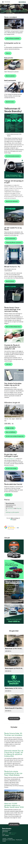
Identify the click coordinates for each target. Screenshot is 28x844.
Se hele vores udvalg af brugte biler (15, 436)
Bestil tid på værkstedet (12, 201)
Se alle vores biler (14, 718)
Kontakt (4, 841)
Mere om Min (10, 432)
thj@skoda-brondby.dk (10, 834)
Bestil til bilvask (10, 281)
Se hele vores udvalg (11, 468)
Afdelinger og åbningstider (12, 512)
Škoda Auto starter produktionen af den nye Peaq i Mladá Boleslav (13, 773)
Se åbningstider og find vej (12, 43)
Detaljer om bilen (10, 428)
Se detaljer (14, 644)
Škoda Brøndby (7, 1)
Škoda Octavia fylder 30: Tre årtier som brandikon (13, 734)
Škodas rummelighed (10, 17)
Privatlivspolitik (19, 839)
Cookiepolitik (10, 838)
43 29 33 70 (11, 508)
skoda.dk (4, 838)
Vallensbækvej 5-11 (11, 458)
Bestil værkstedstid (10, 80)
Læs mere (8, 364)
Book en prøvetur (10, 75)
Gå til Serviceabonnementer (13, 156)
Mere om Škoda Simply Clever (13, 326)
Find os (8, 53)
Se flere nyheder (14, 824)
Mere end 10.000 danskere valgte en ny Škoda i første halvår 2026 (14, 805)
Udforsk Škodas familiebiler (13, 38)
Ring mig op (13, 832)
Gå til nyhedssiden (10, 238)
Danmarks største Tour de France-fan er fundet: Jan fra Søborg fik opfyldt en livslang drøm (13, 753)
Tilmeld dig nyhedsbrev (14, 242)
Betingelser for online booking (9, 839)
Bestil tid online (10, 101)
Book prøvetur (8, 58)
